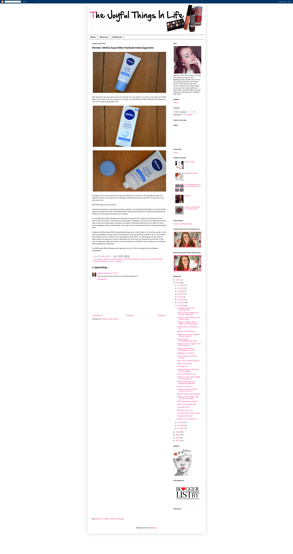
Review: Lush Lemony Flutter (186, 419)
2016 (177, 280)
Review (112, 261)
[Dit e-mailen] (118, 256)
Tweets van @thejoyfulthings (183, 224)
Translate (189, 115)
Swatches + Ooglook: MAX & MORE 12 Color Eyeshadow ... (188, 323)
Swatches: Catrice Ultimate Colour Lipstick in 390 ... (188, 318)
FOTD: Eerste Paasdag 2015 (186, 404)
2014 (177, 432)
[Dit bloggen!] (121, 256)
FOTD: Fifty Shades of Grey (186, 374)
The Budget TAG (182, 366)
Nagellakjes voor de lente (185, 353)
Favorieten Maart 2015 (184, 416)
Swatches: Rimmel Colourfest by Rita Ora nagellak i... (188, 370)
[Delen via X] (123, 256)
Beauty (100, 259)
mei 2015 (181, 302)
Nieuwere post (97, 315)
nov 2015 (181, 285)
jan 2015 (181, 428)
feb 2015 (181, 425)
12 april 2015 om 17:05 (109, 273)
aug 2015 (181, 294)
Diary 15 (187, 196)
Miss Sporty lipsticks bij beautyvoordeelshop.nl (193, 185)
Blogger (154, 528)
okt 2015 (181, 288)
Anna (99, 273)
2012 (177, 438)
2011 (177, 440)
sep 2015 (181, 291)
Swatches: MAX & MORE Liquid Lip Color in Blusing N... (188, 313)
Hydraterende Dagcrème (132, 259)
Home (93, 37)
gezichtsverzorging (117, 259)
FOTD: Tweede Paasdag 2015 (187, 401)
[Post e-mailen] (114, 256)
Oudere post (162, 315)
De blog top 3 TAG (183, 407)
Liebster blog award (191, 173)
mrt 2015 (181, 422)
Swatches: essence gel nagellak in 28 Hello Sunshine (188, 335)
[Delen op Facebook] (126, 256)
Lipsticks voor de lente (184, 363)
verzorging (118, 261)
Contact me (117, 37)
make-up (143, 259)
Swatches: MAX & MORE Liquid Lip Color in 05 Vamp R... (188, 398)
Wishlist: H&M (189, 162)
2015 (177, 283)
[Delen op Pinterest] (128, 256)
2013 (177, 435)
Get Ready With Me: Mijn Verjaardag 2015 (185, 309)
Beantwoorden (102, 279)
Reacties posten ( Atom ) (110, 319)
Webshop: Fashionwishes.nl (186, 331)
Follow (175, 102)
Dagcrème (106, 259)
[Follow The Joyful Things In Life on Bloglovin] (182, 475)
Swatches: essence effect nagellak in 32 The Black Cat (188, 378)
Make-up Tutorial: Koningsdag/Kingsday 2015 (187, 340)
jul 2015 (180, 297)
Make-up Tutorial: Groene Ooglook (188, 394)
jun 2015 (181, 300)
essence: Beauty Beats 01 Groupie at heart (192, 208)
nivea (149, 259)
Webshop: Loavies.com (185, 410)
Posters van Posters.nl (184, 386)
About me (104, 37)
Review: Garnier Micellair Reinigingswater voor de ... (186, 349)
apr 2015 (181, 305)
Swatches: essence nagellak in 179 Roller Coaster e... (189, 344)
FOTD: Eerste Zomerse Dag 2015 (188, 361)
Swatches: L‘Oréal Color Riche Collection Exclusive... (187, 390)
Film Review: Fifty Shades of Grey (188, 413)
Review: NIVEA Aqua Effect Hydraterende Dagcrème (186, 382)
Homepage (130, 315)
